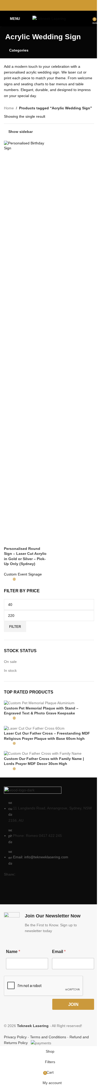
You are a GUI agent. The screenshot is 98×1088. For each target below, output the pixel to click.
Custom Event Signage (23, 574)
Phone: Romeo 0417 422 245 (37, 835)
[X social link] (42, 5)
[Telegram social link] (62, 5)
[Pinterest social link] (49, 5)
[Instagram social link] (17, 883)
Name (13, 951)
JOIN (73, 1004)
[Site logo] (49, 18)
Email (59, 951)
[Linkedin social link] (55, 5)
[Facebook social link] (35, 5)
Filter (15, 627)
